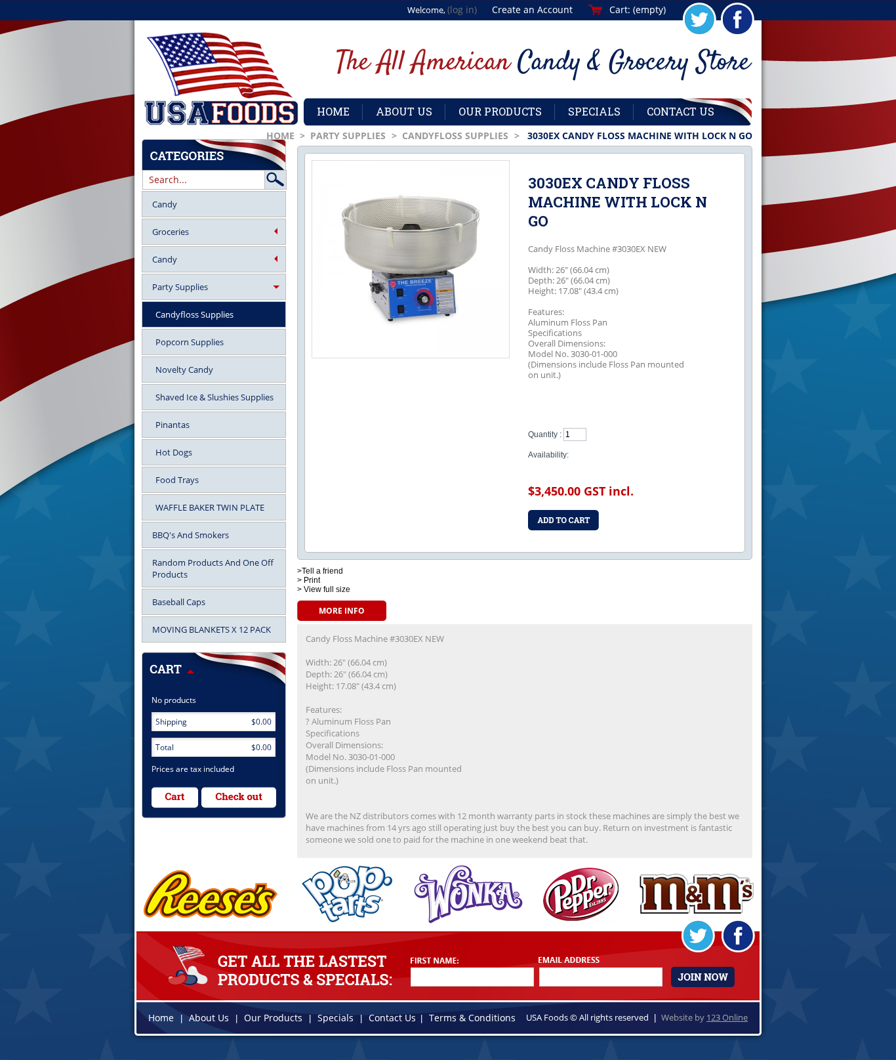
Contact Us (392, 1017)
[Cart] (175, 797)
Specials (335, 1017)
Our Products (273, 1017)
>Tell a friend (320, 571)
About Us (209, 1017)
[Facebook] (737, 33)
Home (280, 135)
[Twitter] (699, 33)
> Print (308, 580)
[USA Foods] (221, 79)
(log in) (462, 9)
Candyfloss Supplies (455, 135)
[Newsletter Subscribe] (703, 977)
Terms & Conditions (472, 1017)
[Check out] (238, 797)
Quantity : (544, 434)
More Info (342, 610)
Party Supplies (348, 135)
